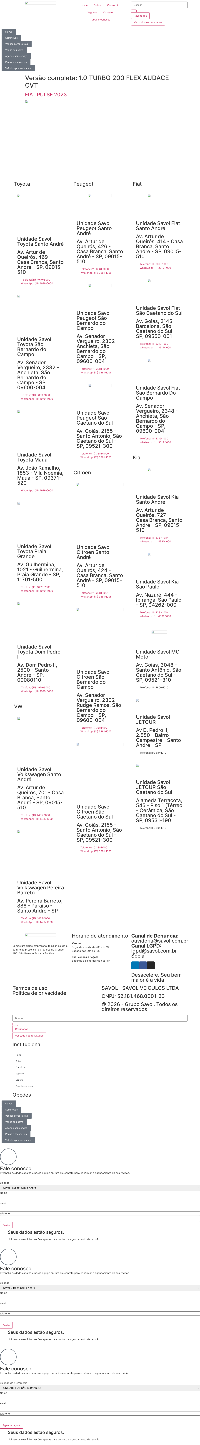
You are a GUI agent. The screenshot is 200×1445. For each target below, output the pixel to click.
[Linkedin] (135, 965)
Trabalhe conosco (99, 19)
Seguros (92, 12)
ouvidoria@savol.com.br (159, 938)
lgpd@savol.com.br (154, 948)
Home (84, 5)
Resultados (140, 15)
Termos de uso (29, 988)
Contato (108, 12)
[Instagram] (151, 965)
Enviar (6, 1225)
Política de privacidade (39, 993)
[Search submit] (134, 11)
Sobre (97, 5)
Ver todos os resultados (148, 22)
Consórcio (113, 5)
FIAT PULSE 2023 (46, 94)
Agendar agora (11, 1425)
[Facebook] (143, 965)
